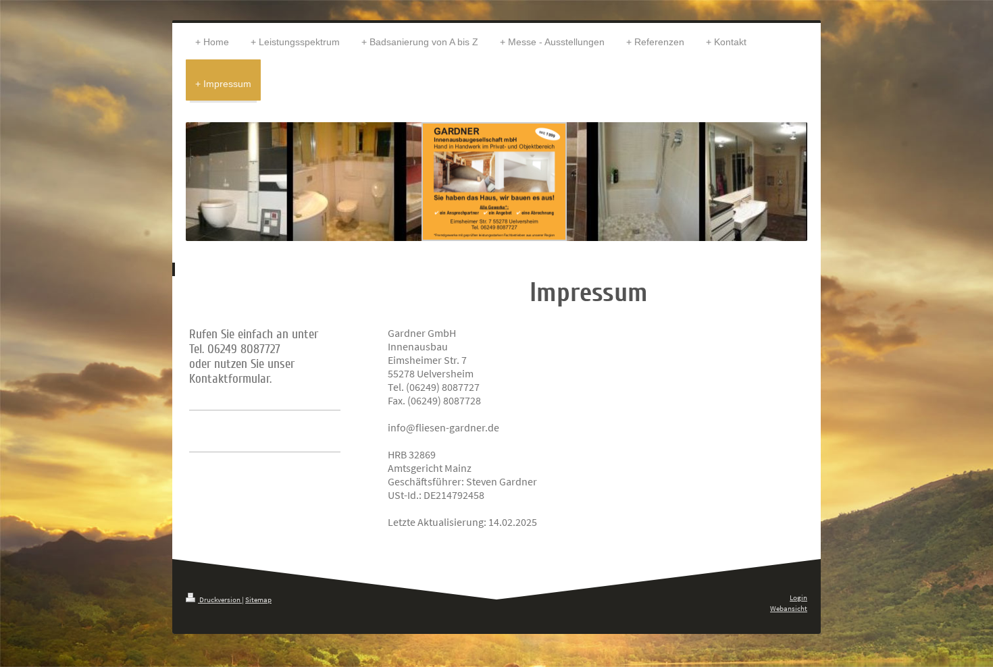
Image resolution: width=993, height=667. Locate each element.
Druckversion (220, 599)
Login (798, 597)
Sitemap (258, 599)
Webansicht (788, 608)
